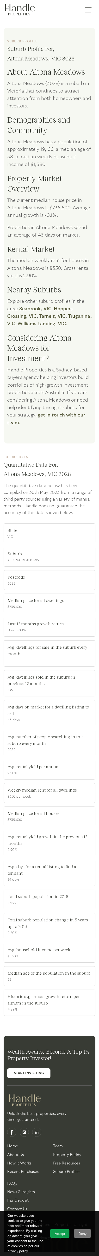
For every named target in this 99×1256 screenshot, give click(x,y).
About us (15, 1155)
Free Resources (66, 1163)
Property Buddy (67, 1155)
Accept (60, 1234)
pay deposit (18, 1200)
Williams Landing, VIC (42, 323)
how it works (19, 1163)
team (58, 1146)
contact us (17, 1209)
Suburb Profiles (66, 1172)
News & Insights (21, 1192)
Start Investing (29, 1073)
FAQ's (12, 1183)
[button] (88, 10)
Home (12, 1146)
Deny (83, 1234)
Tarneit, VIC (52, 316)
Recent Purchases (23, 1172)
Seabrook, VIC (35, 308)
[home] (19, 10)
